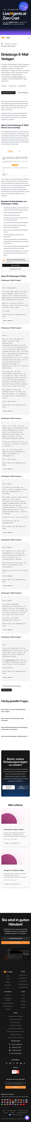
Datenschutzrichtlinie (23, 1110)
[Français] (2, 1102)
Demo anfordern (15, 265)
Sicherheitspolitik (11, 1110)
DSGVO (6, 1112)
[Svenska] (16, 1104)
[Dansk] (10, 1100)
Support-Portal (23, 975)
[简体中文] (24, 1104)
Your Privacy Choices (17, 1114)
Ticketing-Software (17, 77)
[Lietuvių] (16, 1102)
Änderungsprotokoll (23, 984)
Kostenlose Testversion (8, 92)
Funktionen (8, 982)
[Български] (5, 1100)
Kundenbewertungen (8, 1003)
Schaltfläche (10, 660)
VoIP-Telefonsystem (15, 1022)
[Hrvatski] (5, 1102)
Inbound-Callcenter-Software (15, 1028)
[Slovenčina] (10, 1104)
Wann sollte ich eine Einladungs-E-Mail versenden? (12, 719)
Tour (8, 988)
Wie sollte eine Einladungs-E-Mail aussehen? (14, 736)
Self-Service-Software (15, 1025)
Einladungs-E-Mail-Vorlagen (8, 46)
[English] (18, 1100)
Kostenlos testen (6, 690)
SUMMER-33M (12, 22)
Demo (7, 976)
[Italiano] (10, 1102)
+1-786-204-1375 (16, 1050)
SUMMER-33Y (7, 24)
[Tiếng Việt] (21, 1104)
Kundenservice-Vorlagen (10, 43)
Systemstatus (23, 981)
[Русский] (7, 1104)
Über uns (8, 995)
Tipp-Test (23, 1007)
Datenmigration (23, 978)
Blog (23, 995)
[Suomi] (26, 1100)
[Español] (21, 1100)
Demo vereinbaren (23, 92)
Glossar (23, 998)
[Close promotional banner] (29, 2)
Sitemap (12, 1112)
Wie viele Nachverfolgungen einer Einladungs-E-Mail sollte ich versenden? (14, 728)
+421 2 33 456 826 (16, 1044)
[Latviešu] (18, 1102)
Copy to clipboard (7, 320)
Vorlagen (23, 1004)
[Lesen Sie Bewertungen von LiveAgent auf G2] (15, 1072)
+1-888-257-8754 (16, 1047)
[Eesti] (24, 1100)
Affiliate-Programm (8, 1006)
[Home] (2, 44)
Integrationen (8, 985)
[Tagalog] (18, 1104)
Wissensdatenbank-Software (15, 1016)
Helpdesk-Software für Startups (15, 1037)
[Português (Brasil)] (2, 1104)
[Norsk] (24, 1102)
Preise (7, 979)
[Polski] (26, 1102)
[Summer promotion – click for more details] (15, 17)
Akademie (23, 1001)
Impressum (8, 1009)
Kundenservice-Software (15, 1019)
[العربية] (2, 1100)
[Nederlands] (21, 1102)
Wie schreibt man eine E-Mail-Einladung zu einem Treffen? (13, 710)
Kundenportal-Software (15, 1034)
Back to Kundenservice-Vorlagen (12, 686)
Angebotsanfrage (23, 987)
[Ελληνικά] (16, 1100)
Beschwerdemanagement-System (15, 1031)
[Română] (5, 1104)
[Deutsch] (13, 1100)
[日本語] (13, 1102)
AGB (4, 1110)
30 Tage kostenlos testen (15, 938)
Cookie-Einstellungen (22, 1112)
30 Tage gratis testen (15, 269)
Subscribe (15, 1087)
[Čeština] (7, 1100)
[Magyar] (7, 1102)
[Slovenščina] (13, 1104)
